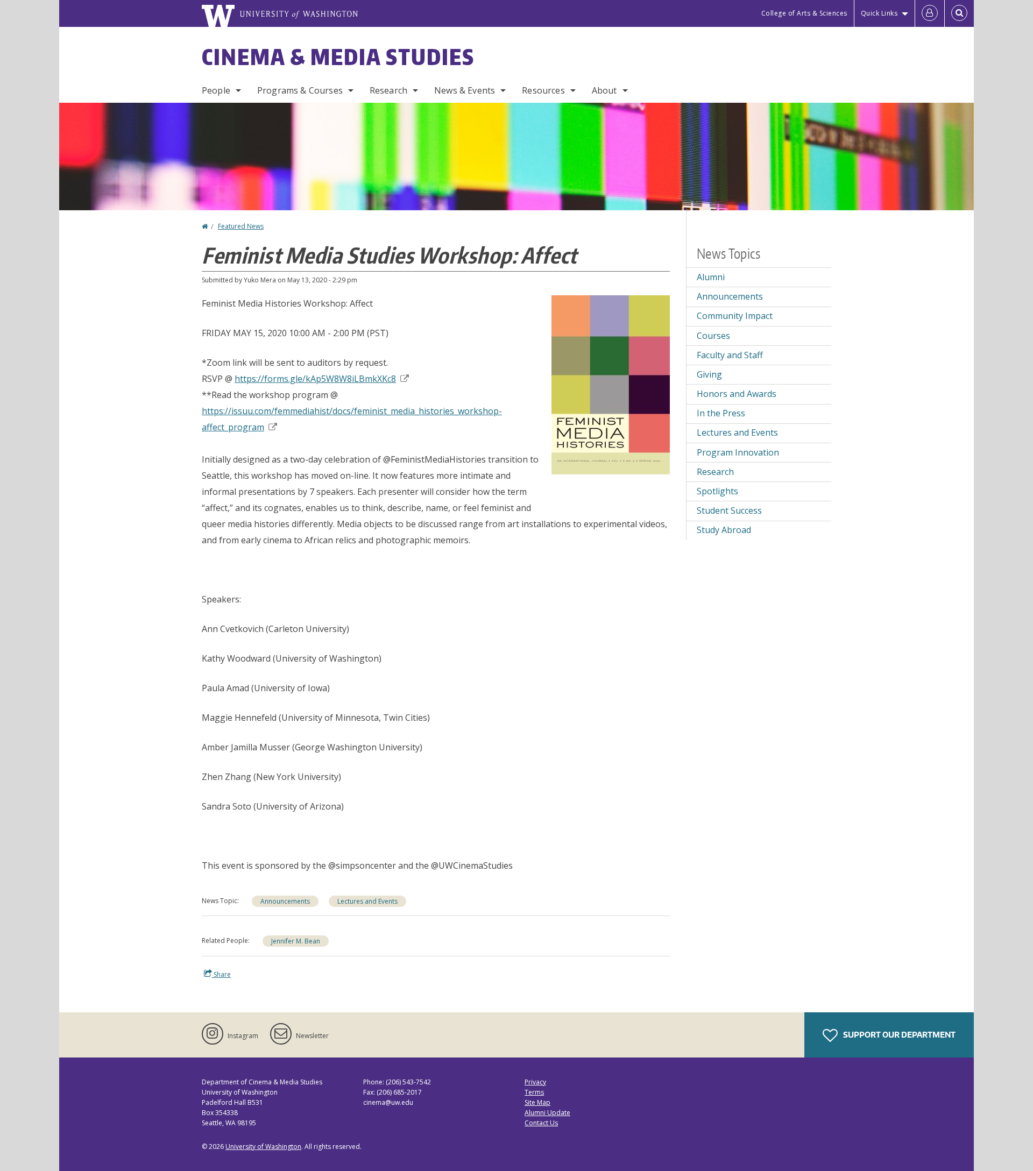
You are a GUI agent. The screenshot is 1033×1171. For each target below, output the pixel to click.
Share (221, 974)
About (604, 90)
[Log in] (929, 13)
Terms (534, 1092)
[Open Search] (959, 13)
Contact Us (541, 1122)
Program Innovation (738, 452)
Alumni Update (547, 1112)
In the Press (721, 413)
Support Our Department (898, 1034)
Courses (713, 336)
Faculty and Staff (730, 355)
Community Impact (735, 316)
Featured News (241, 226)
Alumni (711, 277)
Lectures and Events (367, 901)
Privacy (535, 1082)
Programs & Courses (300, 90)
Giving (709, 374)
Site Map (537, 1102)
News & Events (464, 90)
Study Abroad (724, 530)
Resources (543, 90)
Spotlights (717, 491)
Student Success (729, 510)
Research (388, 90)
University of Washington (263, 1146)
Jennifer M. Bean (295, 941)
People (216, 90)
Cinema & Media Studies (338, 57)
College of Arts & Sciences (804, 13)
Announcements (285, 901)
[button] (610, 384)
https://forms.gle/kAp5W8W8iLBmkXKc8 (315, 379)
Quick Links (879, 13)
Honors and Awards (736, 394)
